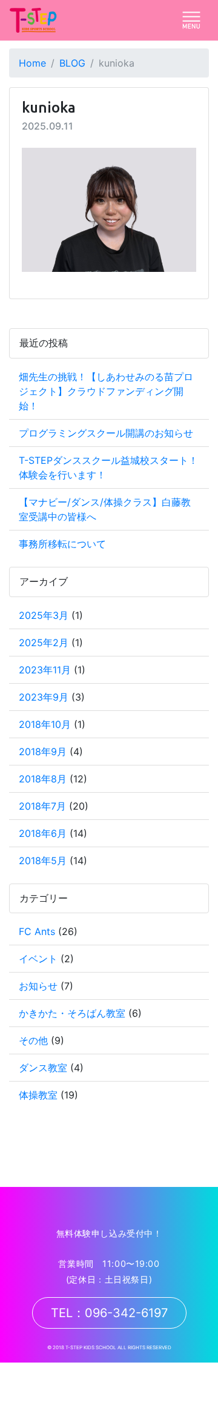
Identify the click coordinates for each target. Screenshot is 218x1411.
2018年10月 (45, 724)
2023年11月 (45, 670)
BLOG (72, 63)
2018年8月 (43, 779)
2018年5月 (43, 860)
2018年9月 (43, 751)
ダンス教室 (43, 1068)
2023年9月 (43, 697)
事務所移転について (62, 544)
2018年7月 (42, 806)
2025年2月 (43, 642)
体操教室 (38, 1095)
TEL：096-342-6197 (109, 1313)
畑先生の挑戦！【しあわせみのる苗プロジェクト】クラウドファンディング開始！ (106, 391)
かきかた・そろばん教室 (72, 1013)
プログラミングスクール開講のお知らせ (106, 433)
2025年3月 (43, 615)
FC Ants (37, 931)
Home (32, 63)
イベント (38, 959)
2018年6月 (43, 833)
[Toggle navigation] (191, 20)
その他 (33, 1040)
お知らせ (38, 986)
